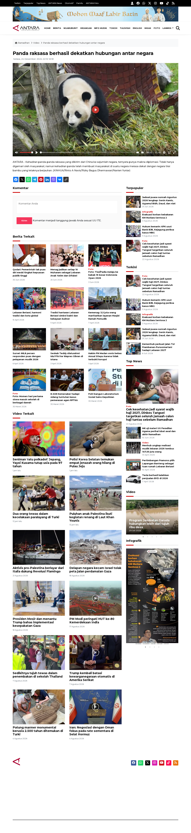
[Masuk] (132, 3)
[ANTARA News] (26, 28)
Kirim (24, 220)
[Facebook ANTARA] (138, 3)
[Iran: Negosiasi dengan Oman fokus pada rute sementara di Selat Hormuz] (95, 706)
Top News (40, 3)
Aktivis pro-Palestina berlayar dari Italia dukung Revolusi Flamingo (38, 569)
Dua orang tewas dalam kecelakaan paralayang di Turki (36, 515)
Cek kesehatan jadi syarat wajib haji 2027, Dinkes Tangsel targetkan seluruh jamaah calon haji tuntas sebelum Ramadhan (157, 249)
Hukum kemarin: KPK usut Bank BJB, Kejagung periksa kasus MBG (158, 229)
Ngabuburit (71, 28)
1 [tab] (143, 536)
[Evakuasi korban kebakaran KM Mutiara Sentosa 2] (133, 216)
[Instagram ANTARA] (155, 3)
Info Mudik (100, 28)
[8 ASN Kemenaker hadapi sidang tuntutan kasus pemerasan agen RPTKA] (67, 379)
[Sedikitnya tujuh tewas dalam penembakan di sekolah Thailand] (39, 652)
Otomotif (69, 3)
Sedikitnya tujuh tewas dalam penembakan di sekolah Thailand (38, 674)
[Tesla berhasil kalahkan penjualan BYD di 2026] (133, 479)
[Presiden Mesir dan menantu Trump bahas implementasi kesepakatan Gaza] (39, 598)
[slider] (26, 152)
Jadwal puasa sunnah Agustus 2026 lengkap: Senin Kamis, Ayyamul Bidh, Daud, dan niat (159, 200)
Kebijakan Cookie (150, 793)
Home (47, 28)
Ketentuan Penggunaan (154, 783)
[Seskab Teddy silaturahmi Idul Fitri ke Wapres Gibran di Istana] (67, 339)
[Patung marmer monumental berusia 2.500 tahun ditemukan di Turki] (39, 706)
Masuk (144, 778)
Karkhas (102, 772)
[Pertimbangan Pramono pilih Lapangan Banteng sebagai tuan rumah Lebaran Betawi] (133, 464)
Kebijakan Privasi (149, 788)
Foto (157, 28)
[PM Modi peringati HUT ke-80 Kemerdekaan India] (95, 598)
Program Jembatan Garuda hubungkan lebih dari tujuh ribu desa (149, 523)
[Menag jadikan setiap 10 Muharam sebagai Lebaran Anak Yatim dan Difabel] (67, 255)
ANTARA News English (153, 772)
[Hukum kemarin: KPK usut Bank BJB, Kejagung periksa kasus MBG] (133, 230)
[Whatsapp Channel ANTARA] (144, 3)
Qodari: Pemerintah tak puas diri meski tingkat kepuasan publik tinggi (29, 272)
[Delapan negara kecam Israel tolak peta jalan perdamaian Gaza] (95, 547)
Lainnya (166, 28)
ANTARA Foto (92, 3)
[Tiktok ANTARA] (167, 3)
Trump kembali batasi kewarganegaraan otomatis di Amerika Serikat (92, 676)
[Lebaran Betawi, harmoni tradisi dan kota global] (29, 298)
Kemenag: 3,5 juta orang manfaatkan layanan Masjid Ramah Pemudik (103, 315)
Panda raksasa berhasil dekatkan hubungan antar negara (74, 43)
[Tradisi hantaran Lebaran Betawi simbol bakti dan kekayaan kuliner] (67, 298)
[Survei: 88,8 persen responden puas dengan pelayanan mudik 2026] (29, 339)
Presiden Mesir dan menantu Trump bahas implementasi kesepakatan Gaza (34, 622)
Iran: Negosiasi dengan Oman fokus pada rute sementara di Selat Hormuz (91, 731)
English (137, 28)
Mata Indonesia (106, 788)
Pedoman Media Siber (152, 804)
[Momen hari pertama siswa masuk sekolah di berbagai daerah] (29, 379)
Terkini (17, 3)
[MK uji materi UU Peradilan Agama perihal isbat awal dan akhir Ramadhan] (133, 432)
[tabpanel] (152, 517)
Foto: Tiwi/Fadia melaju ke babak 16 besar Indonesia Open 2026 (103, 275)
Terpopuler (28, 3)
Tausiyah (125, 28)
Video (36, 43)
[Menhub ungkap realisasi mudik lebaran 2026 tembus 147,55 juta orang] (133, 447)
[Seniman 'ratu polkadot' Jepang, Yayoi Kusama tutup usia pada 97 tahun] (39, 438)
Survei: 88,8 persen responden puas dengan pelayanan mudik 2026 (27, 356)
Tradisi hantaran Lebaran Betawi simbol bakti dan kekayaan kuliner (64, 315)
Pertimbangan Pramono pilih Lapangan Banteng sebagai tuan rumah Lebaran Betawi (158, 463)
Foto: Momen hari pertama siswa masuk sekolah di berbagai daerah (28, 399)
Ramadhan (23, 43)
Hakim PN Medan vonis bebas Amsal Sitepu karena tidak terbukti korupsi (105, 356)
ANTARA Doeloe (107, 793)
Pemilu (79, 3)
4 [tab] (156, 536)
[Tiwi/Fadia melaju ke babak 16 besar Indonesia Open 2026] (105, 255)
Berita (57, 28)
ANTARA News (55, 3)
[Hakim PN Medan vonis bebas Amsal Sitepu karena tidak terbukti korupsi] (105, 339)
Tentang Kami (148, 799)
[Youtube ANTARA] (161, 3)
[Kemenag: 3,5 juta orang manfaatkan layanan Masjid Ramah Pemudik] (105, 298)
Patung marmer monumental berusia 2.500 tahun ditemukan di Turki (38, 731)
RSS (142, 809)
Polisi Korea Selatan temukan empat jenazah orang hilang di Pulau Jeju (92, 463)
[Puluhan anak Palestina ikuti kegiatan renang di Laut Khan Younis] (95, 492)
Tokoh (113, 28)
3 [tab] (152, 536)
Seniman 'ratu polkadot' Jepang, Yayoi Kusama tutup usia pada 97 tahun (37, 463)
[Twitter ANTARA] (149, 3)
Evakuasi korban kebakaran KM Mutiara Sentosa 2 (149, 635)
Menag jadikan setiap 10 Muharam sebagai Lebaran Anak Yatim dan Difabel (65, 272)
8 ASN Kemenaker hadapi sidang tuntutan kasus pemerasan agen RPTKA (64, 397)
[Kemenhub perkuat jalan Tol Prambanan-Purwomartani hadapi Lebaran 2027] (133, 348)
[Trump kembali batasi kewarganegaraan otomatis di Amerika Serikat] (95, 652)
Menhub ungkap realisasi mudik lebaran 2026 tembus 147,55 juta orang (158, 448)
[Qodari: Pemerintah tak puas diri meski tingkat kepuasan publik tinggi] (29, 255)
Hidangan (86, 28)
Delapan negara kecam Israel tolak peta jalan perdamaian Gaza (95, 569)
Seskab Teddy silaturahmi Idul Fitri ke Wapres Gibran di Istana (66, 356)
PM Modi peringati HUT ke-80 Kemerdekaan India (91, 620)
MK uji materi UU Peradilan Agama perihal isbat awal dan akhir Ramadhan (159, 431)
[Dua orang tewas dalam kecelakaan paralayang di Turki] (39, 492)
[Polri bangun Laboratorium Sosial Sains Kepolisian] (105, 379)
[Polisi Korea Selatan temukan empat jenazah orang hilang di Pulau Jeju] (95, 438)
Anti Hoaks (104, 778)
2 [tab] (147, 536)
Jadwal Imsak (62, 809)
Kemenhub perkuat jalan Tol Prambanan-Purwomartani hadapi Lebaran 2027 (158, 347)
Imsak (147, 28)
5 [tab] (161, 536)
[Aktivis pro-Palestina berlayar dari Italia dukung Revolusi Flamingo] (39, 547)
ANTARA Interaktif (108, 783)
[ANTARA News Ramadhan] (29, 761)
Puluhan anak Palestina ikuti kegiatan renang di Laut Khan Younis (91, 517)
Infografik (147, 212)
